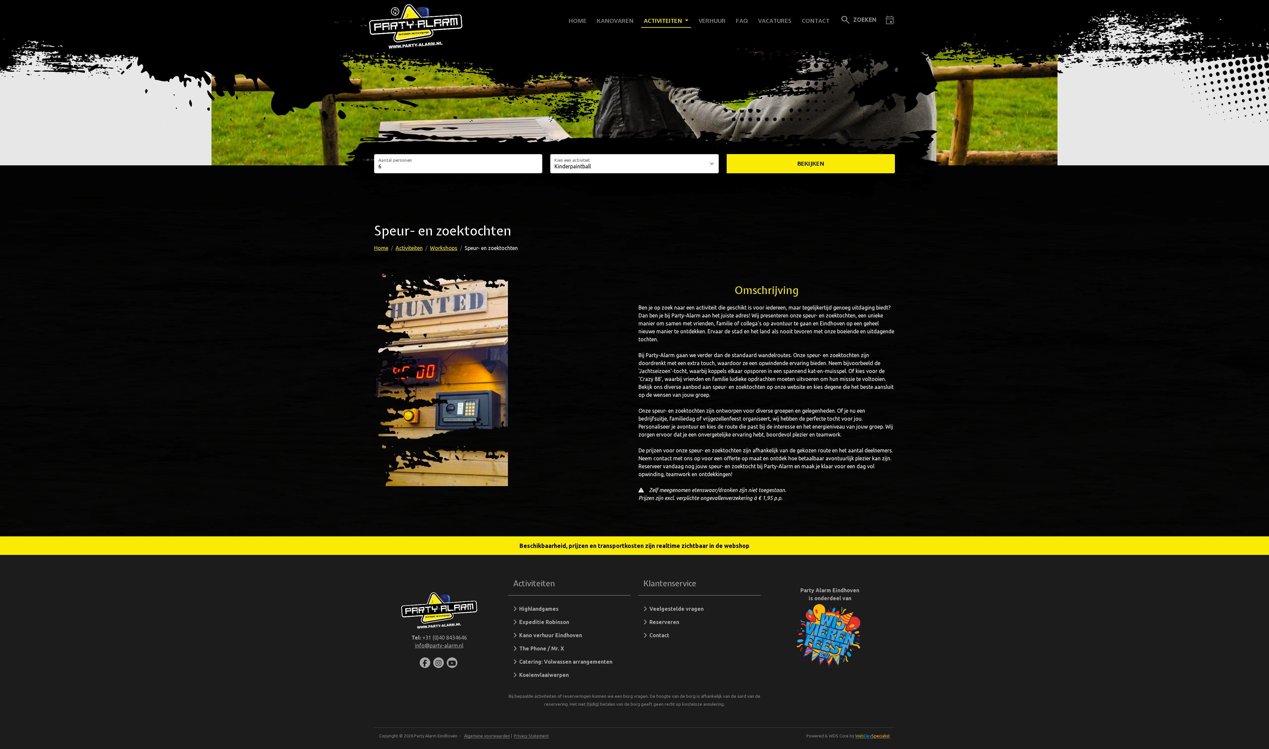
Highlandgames (537, 609)
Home (578, 20)
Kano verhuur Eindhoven (549, 635)
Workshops (443, 248)
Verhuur (712, 20)
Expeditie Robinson (543, 622)
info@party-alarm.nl (439, 645)
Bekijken (810, 163)
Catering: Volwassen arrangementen (564, 662)
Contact (815, 20)
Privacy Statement (531, 735)
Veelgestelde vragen (675, 609)
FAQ (742, 20)
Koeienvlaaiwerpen (543, 675)
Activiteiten (664, 20)
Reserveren (663, 622)
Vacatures (774, 20)
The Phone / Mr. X (540, 648)
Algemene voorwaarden (487, 735)
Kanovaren (615, 20)
